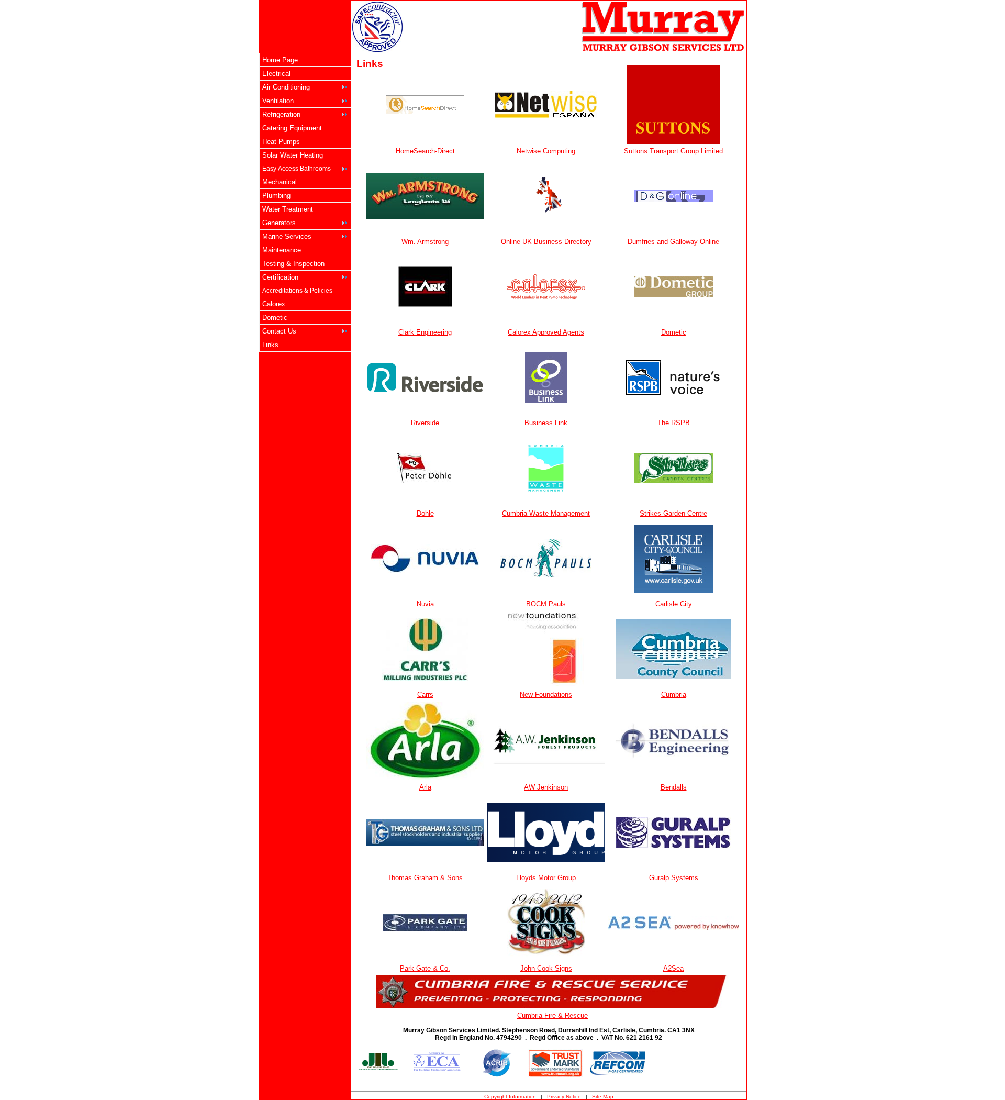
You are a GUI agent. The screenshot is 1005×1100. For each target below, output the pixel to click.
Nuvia (425, 604)
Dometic (673, 332)
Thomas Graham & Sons (425, 878)
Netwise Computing (546, 151)
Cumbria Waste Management (546, 513)
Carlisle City (673, 604)
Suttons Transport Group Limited (673, 151)
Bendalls (674, 787)
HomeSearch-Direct (425, 151)
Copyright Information (510, 1096)
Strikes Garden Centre (673, 513)
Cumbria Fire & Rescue (552, 1015)
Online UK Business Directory (546, 242)
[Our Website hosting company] (546, 114)
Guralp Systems (673, 878)
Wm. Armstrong (425, 242)
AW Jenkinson (546, 787)
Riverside (425, 423)
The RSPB (673, 423)
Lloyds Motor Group (546, 878)
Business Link (545, 423)
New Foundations (546, 694)
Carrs (425, 694)
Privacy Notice (564, 1096)
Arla (425, 787)
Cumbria (673, 694)
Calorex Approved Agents (546, 332)
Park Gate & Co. (425, 968)
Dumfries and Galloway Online (673, 242)
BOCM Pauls (546, 604)
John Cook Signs (546, 968)
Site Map (602, 1096)
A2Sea (673, 968)
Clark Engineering (425, 332)
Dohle (425, 513)
